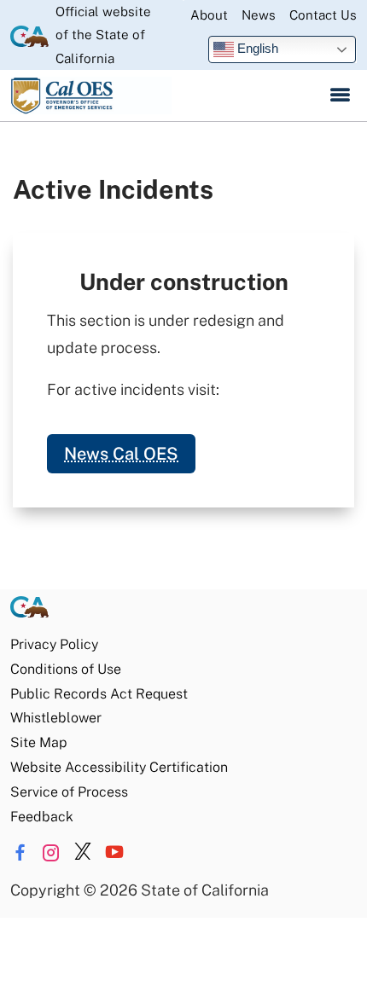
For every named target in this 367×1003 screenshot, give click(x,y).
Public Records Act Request (99, 694)
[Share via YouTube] (114, 853)
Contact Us (323, 15)
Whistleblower (56, 718)
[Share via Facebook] (19, 853)
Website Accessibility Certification (119, 767)
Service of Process (69, 792)
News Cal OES (121, 454)
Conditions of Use (65, 669)
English (256, 48)
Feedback (41, 817)
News (259, 15)
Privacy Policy (54, 644)
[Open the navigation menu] (340, 95)
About (209, 15)
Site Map (38, 742)
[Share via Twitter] (82, 853)
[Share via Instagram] (51, 853)
